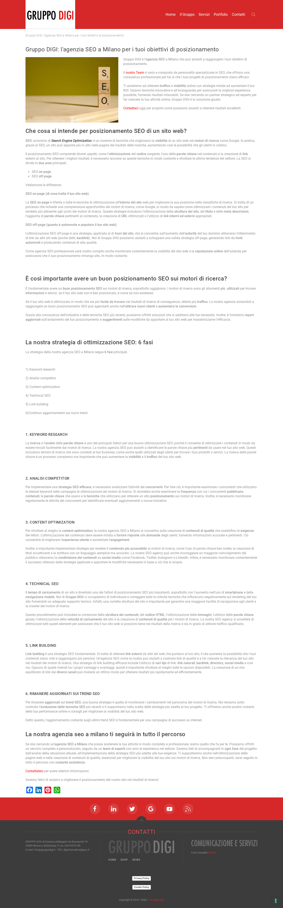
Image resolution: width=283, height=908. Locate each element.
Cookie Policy (141, 887)
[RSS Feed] (188, 809)
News (136, 859)
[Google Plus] (151, 809)
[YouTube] (169, 809)
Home (171, 14)
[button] (141, 821)
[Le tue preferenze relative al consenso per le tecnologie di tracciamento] (276, 901)
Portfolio (221, 14)
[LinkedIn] (113, 809)
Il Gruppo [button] (187, 14)
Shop (124, 859)
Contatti (238, 14)
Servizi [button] (204, 14)
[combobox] (254, 14)
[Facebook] (95, 809)
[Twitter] (132, 809)
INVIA (212, 852)
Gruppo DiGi (157, 899)
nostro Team (135, 73)
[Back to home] (50, 14)
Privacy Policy (141, 878)
